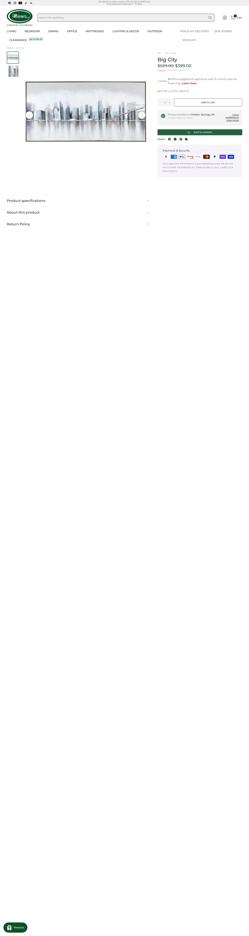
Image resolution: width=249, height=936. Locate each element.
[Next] (142, 115)
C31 (159, 53)
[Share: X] (175, 139)
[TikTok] (25, 3)
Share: (161, 139)
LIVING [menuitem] (11, 31)
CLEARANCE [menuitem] (18, 40)
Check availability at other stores (232, 117)
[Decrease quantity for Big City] (160, 102)
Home (10, 48)
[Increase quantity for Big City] (169, 102)
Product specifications (26, 201)
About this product (23, 212)
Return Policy (18, 224)
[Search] (210, 18)
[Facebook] (9, 3)
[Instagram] (15, 3)
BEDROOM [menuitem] (32, 31)
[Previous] (29, 115)
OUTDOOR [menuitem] (155, 31)
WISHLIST (189, 40)
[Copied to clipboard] (186, 139)
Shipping (162, 70)
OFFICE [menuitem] (72, 31)
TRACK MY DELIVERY (194, 31)
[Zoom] (143, 58)
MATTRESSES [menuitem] (95, 31)
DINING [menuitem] (53, 31)
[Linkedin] (31, 3)
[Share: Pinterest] (181, 139)
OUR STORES (223, 31)
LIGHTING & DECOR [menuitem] (125, 31)
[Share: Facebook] (169, 139)
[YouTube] (20, 3)
